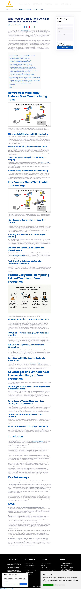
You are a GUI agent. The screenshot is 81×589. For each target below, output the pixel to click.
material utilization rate (37, 441)
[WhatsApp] (34, 27)
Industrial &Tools (29, 572)
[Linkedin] (24, 27)
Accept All (23, 584)
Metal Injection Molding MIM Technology (48, 570)
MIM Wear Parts (28, 574)
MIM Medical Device (29, 563)
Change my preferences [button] (59, 584)
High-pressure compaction (14, 225)
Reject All (15, 584)
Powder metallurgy (12, 149)
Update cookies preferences (6, 588)
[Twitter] (32, 27)
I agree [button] (45, 584)
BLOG (43, 565)
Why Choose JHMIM (46, 563)
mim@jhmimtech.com (66, 563)
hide (16, 53)
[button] (73, 4)
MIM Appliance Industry (30, 570)
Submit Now (65, 47)
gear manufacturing (25, 30)
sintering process (45, 162)
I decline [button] (51, 584)
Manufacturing (45, 567)
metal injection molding (34, 363)
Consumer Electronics (30, 565)
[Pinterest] (29, 27)
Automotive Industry (29, 567)
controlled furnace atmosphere (17, 255)
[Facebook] (26, 27)
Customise (8, 584)
